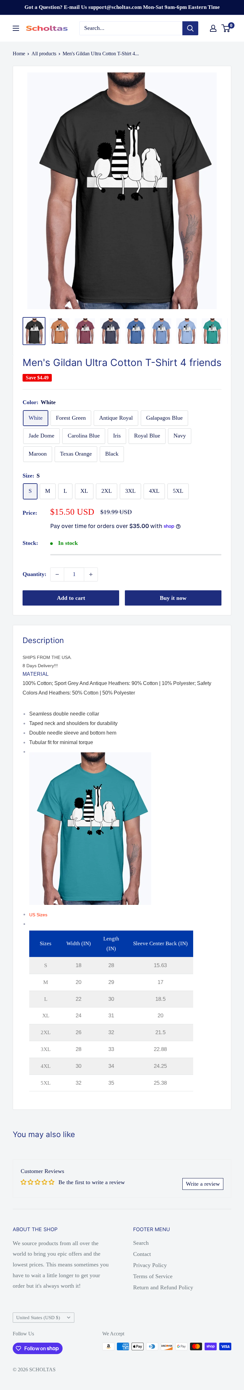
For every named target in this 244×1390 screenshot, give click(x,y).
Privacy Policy (150, 1265)
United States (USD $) (38, 1317)
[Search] (190, 28)
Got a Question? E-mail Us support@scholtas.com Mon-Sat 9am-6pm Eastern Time (122, 7)
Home (19, 53)
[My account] (213, 28)
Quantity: (34, 574)
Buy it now (173, 598)
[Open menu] (16, 28)
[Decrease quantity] (57, 574)
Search (141, 1243)
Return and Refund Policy (163, 1287)
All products (43, 53)
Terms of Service (153, 1276)
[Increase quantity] (91, 574)
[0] (226, 28)
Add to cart (71, 598)
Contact (142, 1254)
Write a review (203, 1184)
